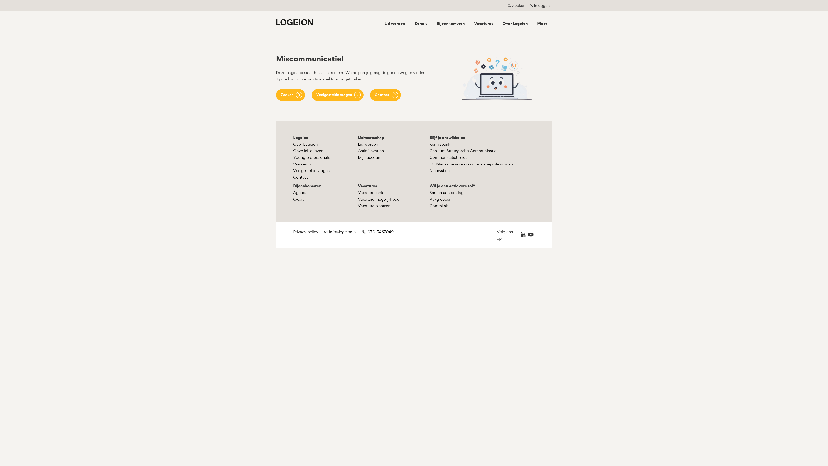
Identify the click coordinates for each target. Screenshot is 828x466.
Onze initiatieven (308, 150)
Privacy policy (305, 232)
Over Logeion (515, 23)
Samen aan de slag (447, 192)
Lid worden (394, 23)
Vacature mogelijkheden (380, 199)
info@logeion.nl (343, 232)
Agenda (300, 192)
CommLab (439, 205)
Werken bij (302, 164)
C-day (298, 199)
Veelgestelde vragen (334, 94)
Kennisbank (440, 144)
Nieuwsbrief (440, 170)
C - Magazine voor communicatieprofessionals (471, 164)
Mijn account (370, 157)
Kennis (421, 23)
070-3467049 (380, 232)
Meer (542, 23)
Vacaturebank (370, 192)
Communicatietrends (448, 157)
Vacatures (483, 23)
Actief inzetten (371, 150)
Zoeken (287, 94)
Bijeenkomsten (451, 23)
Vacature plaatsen (374, 205)
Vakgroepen (441, 199)
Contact (382, 94)
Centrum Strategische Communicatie (463, 150)
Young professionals (311, 157)
